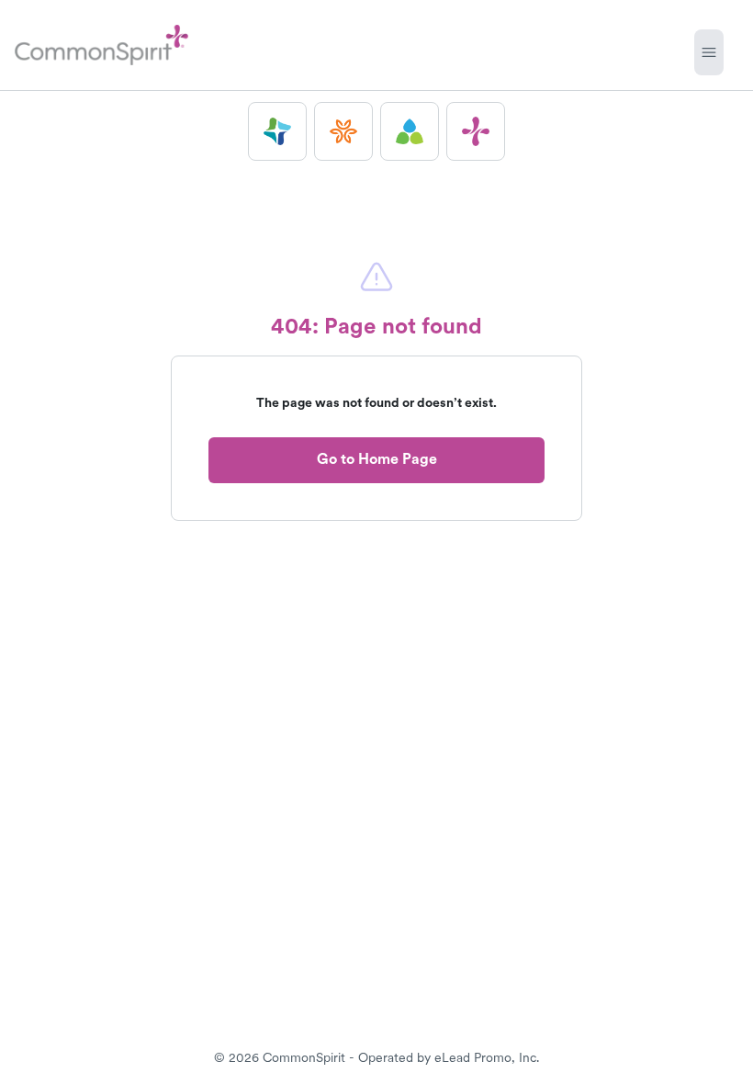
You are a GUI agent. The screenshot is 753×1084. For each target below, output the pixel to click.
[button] (277, 131)
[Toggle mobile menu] (709, 52)
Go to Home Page (377, 459)
